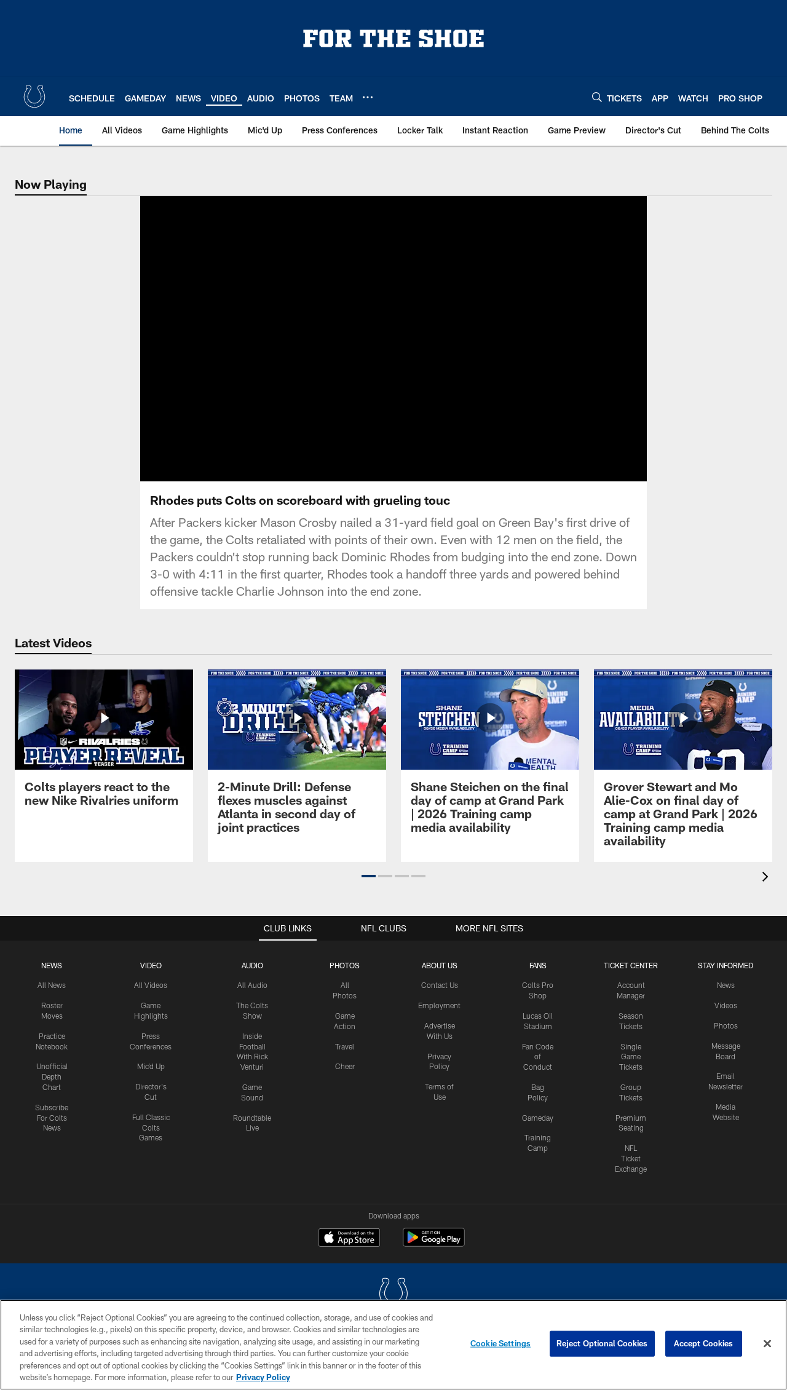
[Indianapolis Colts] (393, 1294)
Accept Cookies (704, 1343)
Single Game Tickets (631, 1057)
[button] (393, 338)
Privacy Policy (263, 1377)
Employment (439, 1005)
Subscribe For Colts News (51, 1117)
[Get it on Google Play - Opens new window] (433, 1243)
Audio (252, 965)
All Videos (150, 985)
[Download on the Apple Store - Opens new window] (349, 1238)
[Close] (767, 1343)
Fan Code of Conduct (537, 1057)
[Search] (597, 97)
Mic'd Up (151, 1066)
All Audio (252, 985)
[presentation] (767, 878)
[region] (393, 1345)
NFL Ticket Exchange (631, 1158)
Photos (345, 965)
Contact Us (439, 985)
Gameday (537, 1117)
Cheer (345, 1066)
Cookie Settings (500, 1343)
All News (52, 985)
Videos (725, 1005)
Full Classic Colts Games (151, 1127)
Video (151, 965)
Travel (344, 1046)
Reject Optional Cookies (602, 1343)
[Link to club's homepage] (34, 96)
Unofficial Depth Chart (52, 1076)
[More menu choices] (368, 97)
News (51, 965)
